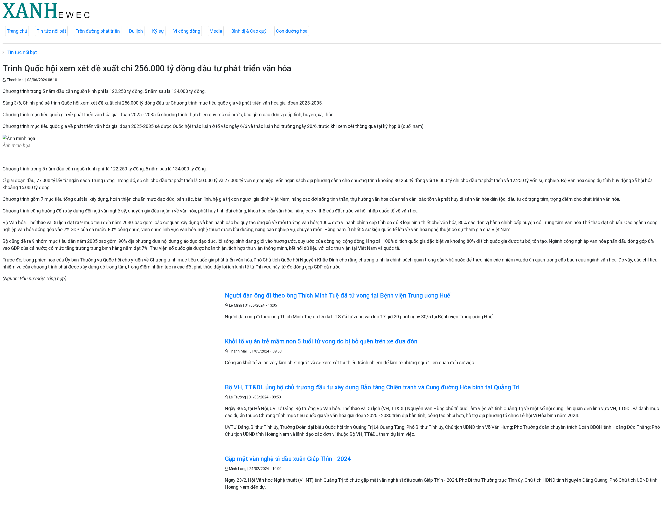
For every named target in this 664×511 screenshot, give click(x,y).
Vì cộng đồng (186, 31)
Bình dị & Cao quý (249, 31)
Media (216, 31)
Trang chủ (17, 31)
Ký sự (158, 31)
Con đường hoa (291, 31)
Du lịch (136, 31)
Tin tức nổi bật (51, 31)
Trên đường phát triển (97, 31)
